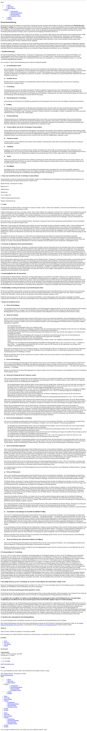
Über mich (7, 697)
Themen (6, 700)
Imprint (6, 645)
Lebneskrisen (11, 702)
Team (5, 641)
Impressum (4, 675)
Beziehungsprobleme (13, 704)
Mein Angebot (8, 699)
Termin (6, 708)
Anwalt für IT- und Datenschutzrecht (47, 624)
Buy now (6, 642)
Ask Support (7, 644)
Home (5, 696)
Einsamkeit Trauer (12, 707)
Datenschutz (10, 675)
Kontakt (6, 710)
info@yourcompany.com (7, 664)
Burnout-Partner (11, 705)
